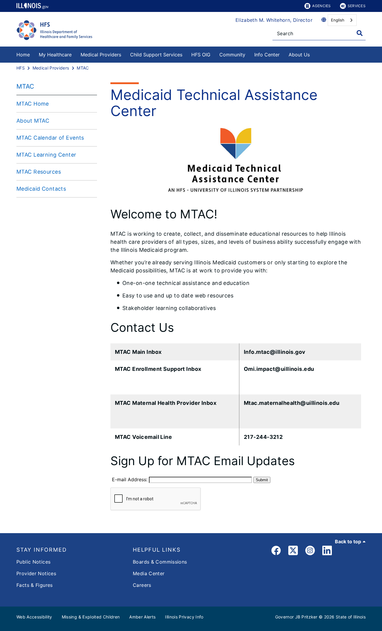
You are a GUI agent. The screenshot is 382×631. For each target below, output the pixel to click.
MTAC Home (32, 104)
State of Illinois (351, 616)
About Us (299, 55)
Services (357, 6)
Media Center (149, 573)
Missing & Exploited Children (91, 616)
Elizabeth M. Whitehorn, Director (273, 20)
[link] (276, 551)
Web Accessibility (34, 616)
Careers (142, 585)
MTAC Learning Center (46, 155)
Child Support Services (156, 55)
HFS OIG (200, 55)
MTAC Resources (38, 172)
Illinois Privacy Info (184, 616)
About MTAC (32, 121)
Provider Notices (36, 573)
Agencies (321, 6)
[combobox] (342, 20)
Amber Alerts (142, 616)
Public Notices (33, 562)
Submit (262, 480)
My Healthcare (55, 55)
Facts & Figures (34, 585)
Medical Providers (101, 55)
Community (232, 55)
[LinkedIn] (327, 551)
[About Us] (314, 54)
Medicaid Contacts (41, 189)
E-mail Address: (126, 479)
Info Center (267, 55)
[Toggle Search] (360, 33)
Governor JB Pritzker (296, 616)
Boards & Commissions (160, 562)
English (337, 20)
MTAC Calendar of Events (50, 138)
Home (23, 55)
